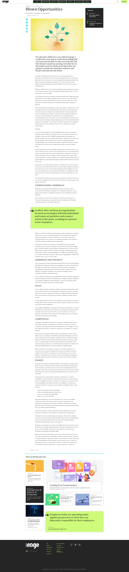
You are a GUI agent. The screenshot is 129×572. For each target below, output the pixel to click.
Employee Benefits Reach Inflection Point (57, 529)
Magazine (79, 1)
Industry (54, 1)
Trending (90, 10)
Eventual (36, 527)
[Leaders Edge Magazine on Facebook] (71, 544)
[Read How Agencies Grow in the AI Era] (82, 499)
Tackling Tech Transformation (63, 485)
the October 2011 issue (38, 6)
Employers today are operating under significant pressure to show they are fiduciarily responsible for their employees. (72, 517)
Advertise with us (47, 569)
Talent (37, 450)
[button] (117, 1)
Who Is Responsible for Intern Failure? (94, 16)
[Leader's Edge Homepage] (32, 546)
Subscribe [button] (124, 1)
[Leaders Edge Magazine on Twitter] (75, 544)
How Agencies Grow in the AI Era (96, 498)
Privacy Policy (55, 569)
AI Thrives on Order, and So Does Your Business (66, 498)
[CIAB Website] (31, 551)
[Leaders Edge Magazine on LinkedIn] (79, 544)
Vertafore (98, 504)
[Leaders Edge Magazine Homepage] (5, 2)
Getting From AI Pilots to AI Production (96, 24)
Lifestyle (70, 1)
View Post (37, 129)
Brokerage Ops (62, 1)
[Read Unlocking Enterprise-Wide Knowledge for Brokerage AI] (35, 511)
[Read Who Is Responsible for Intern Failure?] (35, 466)
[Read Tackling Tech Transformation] (74, 472)
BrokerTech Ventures (60, 489)
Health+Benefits (45, 1)
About (48, 545)
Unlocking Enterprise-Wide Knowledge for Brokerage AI (34, 521)
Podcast (87, 1)
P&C (37, 1)
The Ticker (49, 549)
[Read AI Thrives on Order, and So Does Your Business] (53, 499)
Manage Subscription (60, 551)
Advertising (49, 547)
